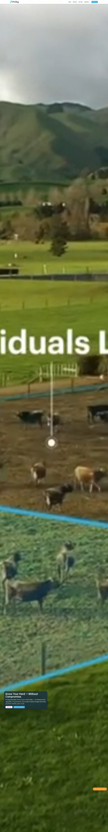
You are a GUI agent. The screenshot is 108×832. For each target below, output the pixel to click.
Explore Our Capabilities (19, 707)
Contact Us (94, 1)
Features (75, 2)
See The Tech (9, 707)
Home (69, 2)
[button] (87, 2)
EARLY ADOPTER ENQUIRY (99, 788)
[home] (14, 2)
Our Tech (81, 2)
